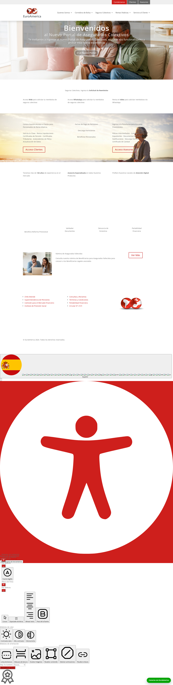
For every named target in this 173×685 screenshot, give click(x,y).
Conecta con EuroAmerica (159, 680)
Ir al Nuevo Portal (86, 52)
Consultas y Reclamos (77, 297)
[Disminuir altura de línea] (4, 590)
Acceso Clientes (34, 149)
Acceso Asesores (124, 149)
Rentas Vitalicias (122, 12)
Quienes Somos (63, 12)
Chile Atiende (30, 297)
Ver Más (135, 255)
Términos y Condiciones (78, 300)
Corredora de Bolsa (83, 12)
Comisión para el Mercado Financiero (39, 303)
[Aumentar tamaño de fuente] (4, 560)
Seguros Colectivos (103, 12)
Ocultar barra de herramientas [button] (11, 562)
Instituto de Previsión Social (35, 306)
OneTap (14, 559)
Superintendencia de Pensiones (37, 300)
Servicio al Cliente (140, 12)
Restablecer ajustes (7, 668)
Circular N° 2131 (75, 306)
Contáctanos (119, 2)
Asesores (144, 2)
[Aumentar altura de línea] (4, 584)
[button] (1, 379)
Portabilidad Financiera (78, 303)
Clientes (132, 2)
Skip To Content (6, 665)
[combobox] (86, 366)
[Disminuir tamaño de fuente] (4, 565)
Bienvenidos (86, 28)
